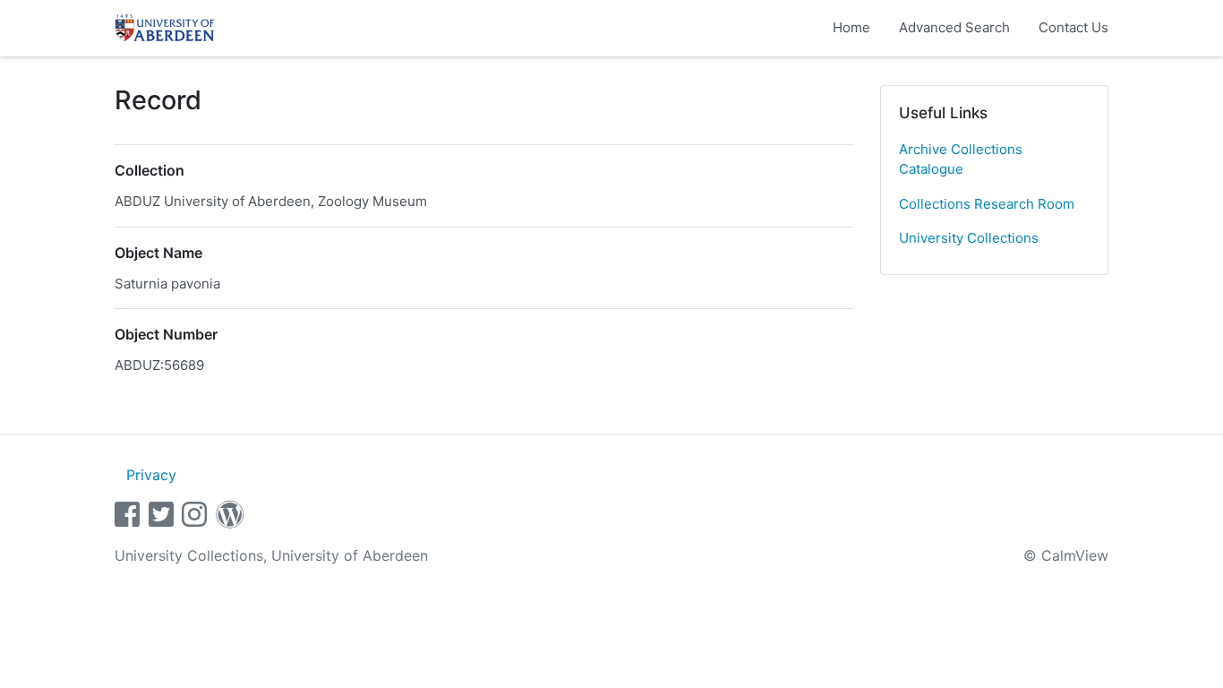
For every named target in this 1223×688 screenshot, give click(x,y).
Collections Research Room (986, 203)
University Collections (969, 237)
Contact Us (1073, 27)
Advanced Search (954, 27)
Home (851, 27)
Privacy (151, 475)
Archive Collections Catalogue (960, 159)
